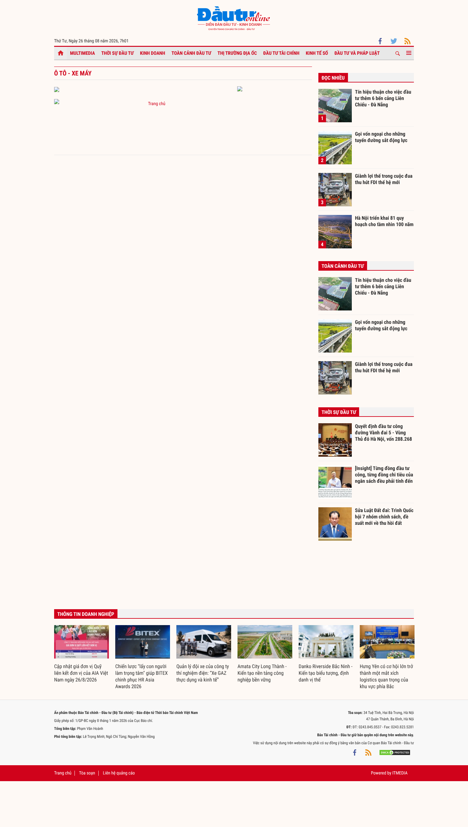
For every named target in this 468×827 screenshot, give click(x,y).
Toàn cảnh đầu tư (191, 53)
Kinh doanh (152, 53)
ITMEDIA (400, 773)
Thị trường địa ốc (237, 53)
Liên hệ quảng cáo (119, 773)
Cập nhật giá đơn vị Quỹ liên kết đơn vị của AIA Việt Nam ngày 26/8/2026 (81, 673)
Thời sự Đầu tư (117, 53)
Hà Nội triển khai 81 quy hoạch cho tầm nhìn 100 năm (384, 221)
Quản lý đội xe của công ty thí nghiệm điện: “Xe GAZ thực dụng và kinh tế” (202, 673)
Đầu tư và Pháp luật (356, 53)
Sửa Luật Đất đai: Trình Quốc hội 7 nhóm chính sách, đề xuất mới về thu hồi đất (384, 516)
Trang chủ (156, 103)
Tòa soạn (87, 773)
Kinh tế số (317, 53)
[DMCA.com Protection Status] (395, 752)
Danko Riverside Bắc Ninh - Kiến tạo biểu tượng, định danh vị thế (325, 673)
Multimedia (82, 53)
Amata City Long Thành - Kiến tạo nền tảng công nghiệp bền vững (262, 673)
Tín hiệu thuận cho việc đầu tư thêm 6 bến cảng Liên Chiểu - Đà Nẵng (383, 98)
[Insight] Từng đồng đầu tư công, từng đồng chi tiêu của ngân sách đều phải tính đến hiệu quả (384, 474)
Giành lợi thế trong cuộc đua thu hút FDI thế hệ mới (384, 179)
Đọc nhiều (333, 78)
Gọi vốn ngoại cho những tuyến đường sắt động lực (381, 137)
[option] (81, 654)
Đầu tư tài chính (281, 53)
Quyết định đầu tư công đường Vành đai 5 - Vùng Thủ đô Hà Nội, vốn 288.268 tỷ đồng (383, 432)
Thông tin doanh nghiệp (85, 614)
